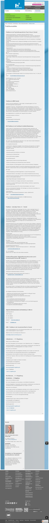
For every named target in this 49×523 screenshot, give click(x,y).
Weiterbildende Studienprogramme (28, 476)
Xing (17, 503)
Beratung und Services (39, 487)
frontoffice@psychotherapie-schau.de (17, 75)
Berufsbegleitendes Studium (8, 479)
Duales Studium (8, 476)
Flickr (13, 503)
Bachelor (6, 473)
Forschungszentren (18, 476)
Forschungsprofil (18, 473)
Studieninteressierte (10, 16)
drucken (29, 504)
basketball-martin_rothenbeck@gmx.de (15, 274)
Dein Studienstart (8, 488)
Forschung (17, 11)
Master (6, 474)
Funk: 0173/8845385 (10, 408)
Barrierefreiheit (33, 520)
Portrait (36, 474)
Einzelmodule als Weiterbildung (28, 479)
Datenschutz (27, 520)
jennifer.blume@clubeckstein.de (14, 248)
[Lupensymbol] (43, 4)
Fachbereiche (37, 479)
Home (6, 23)
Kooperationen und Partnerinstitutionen (29, 496)
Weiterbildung (28, 11)
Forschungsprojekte (18, 474)
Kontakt (35, 2)
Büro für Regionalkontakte (23, 23)
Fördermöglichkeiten (29, 492)
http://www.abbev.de (15, 319)
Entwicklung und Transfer (18, 481)
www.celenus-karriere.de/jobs (13, 198)
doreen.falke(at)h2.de (12, 439)
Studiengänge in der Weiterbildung (29, 474)
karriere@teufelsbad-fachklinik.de (17, 194)
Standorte (39, 2)
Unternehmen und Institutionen (13, 17)
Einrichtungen (15, 23)
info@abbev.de (13, 322)
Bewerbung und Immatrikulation (8, 481)
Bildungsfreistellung (28, 494)
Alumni (27, 16)
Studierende (28, 17)
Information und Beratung (28, 491)
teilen (29, 503)
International (29, 19)
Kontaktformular (11, 520)
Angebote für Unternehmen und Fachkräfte (28, 483)
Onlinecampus (28, 6)
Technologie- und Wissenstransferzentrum (19, 479)
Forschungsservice (18, 483)
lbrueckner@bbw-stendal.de (13, 121)
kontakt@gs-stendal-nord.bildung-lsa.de (13, 334)
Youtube (8, 503)
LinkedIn (15, 503)
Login (6, 520)
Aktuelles (17, 486)
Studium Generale (28, 481)
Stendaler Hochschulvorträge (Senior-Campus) (28, 487)
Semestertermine (8, 486)
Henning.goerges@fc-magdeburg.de (13, 367)
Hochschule (37, 11)
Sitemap (17, 520)
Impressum (22, 520)
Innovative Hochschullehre (38, 485)
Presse (42, 2)
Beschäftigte (9, 19)
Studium (7, 11)
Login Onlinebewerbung (37, 4)
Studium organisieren (9, 483)
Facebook (10, 503)
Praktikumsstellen (32, 23)
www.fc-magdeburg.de (11, 371)
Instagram (6, 503)
